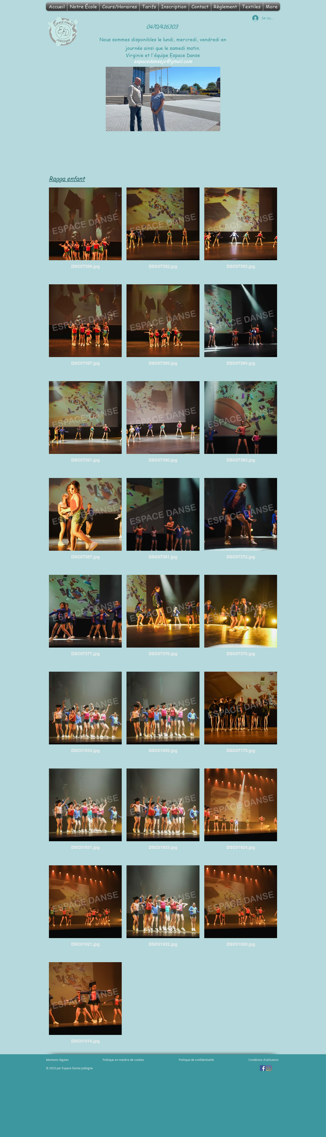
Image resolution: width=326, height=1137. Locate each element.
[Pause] (112, 125)
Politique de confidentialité (196, 1060)
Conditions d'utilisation (263, 1060)
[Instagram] (269, 1068)
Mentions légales (57, 1060)
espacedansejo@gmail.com (163, 61)
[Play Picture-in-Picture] (206, 125)
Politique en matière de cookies (124, 1060)
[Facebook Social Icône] (263, 1068)
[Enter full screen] (214, 125)
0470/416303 (162, 26)
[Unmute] (120, 125)
